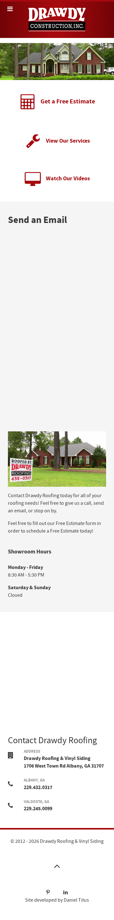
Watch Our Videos (68, 178)
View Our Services (68, 141)
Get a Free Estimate (68, 101)
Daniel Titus (76, 900)
